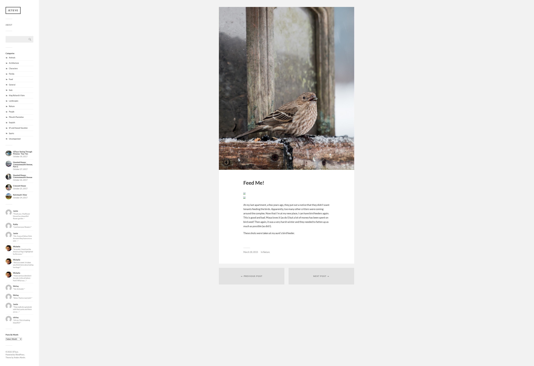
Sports (11, 133)
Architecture (14, 63)
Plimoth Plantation (16, 117)
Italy (11, 90)
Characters (13, 68)
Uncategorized (14, 139)
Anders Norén (19, 357)
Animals (12, 57)
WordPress (19, 354)
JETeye (13, 10)
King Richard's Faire (17, 95)
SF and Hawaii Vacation (18, 128)
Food (11, 79)
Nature (12, 106)
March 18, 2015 (250, 252)
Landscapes (13, 101)
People (11, 112)
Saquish (12, 122)
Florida (11, 74)
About (9, 25)
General (12, 85)
